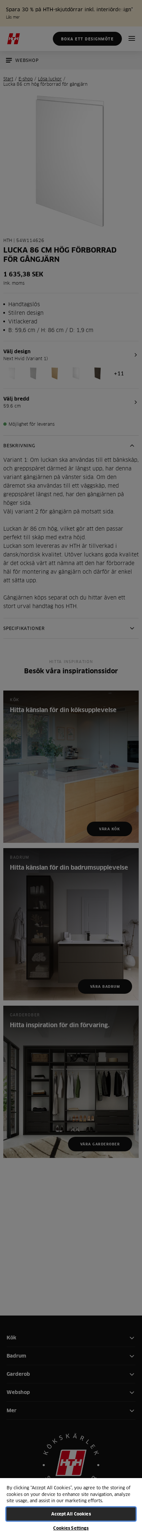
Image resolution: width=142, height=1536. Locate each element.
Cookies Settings (71, 1528)
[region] (71, 1506)
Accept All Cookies (70, 1513)
